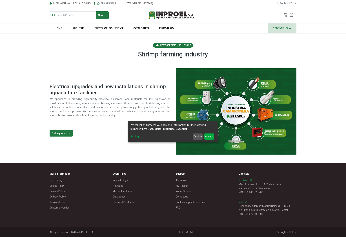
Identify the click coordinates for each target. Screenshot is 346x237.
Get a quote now (61, 133)
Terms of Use (57, 202)
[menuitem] (58, 28)
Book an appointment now (191, 202)
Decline (198, 136)
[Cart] (286, 15)
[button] (286, 3)
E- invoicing (56, 180)
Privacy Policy (57, 191)
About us (181, 180)
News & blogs (120, 180)
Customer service (60, 207)
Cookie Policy (57, 185)
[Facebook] (179, 232)
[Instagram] (191, 232)
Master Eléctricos (122, 191)
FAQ (178, 207)
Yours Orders (183, 191)
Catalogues (119, 196)
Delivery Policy (58, 196)
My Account (182, 185)
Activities (118, 185)
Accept (209, 136)
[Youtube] (187, 232)
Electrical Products (123, 202)
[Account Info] (293, 15)
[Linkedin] (183, 232)
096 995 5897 (108, 3)
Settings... (136, 136)
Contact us (182, 196)
